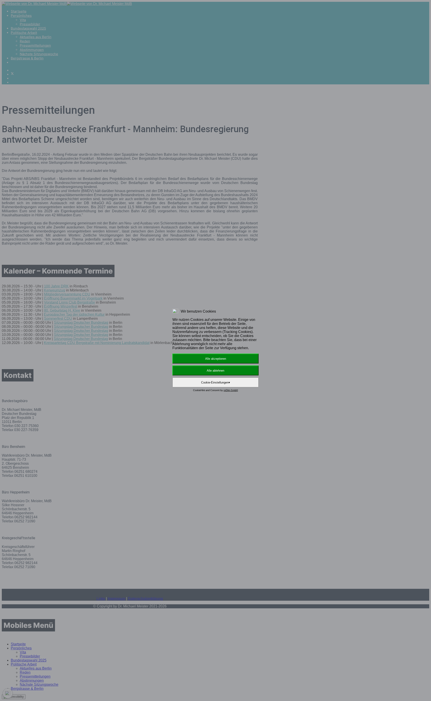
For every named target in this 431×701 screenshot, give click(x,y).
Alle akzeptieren (215, 358)
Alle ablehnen (215, 370)
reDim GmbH (231, 390)
